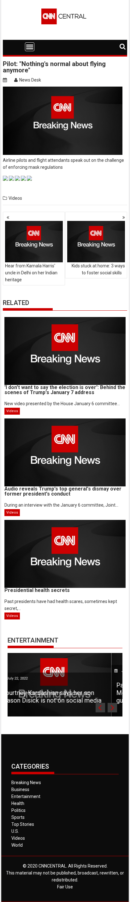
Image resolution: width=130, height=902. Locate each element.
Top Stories (22, 824)
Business (20, 789)
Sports (18, 817)
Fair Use (65, 886)
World (17, 845)
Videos (15, 198)
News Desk (30, 79)
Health (17, 803)
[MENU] (29, 46)
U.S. (15, 831)
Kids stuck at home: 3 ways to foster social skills (98, 269)
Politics (18, 810)
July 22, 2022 (70, 671)
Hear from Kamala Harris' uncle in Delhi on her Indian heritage (31, 272)
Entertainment (33, 640)
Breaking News (26, 782)
